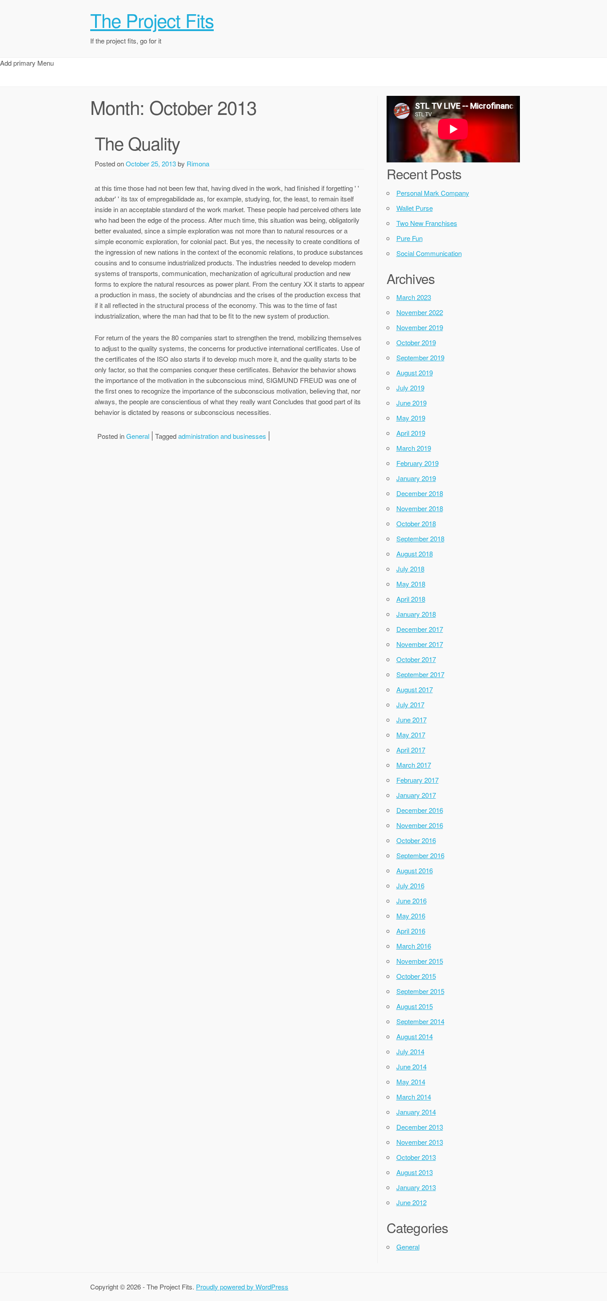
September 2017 (420, 674)
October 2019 (416, 342)
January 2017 (416, 795)
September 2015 (420, 991)
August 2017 (414, 689)
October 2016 (416, 840)
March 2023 (413, 297)
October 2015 (416, 976)
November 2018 (419, 508)
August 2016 (414, 870)
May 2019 (410, 417)
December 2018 (419, 493)
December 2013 (419, 1126)
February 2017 (417, 780)
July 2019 (410, 387)
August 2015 (414, 1006)
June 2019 (411, 402)
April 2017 (410, 749)
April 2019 (410, 433)
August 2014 (414, 1036)
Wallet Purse (414, 208)
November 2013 (419, 1142)
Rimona (198, 163)
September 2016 (420, 855)
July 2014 (410, 1051)
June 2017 (411, 719)
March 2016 (413, 945)
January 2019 (416, 478)
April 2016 (410, 930)
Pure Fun (409, 238)
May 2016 (410, 915)
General (137, 436)
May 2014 (410, 1081)
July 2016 (410, 885)
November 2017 (419, 644)
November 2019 (419, 327)
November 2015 (419, 961)
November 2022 (419, 312)
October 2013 (416, 1157)
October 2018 (416, 523)
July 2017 (410, 704)
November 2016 (419, 825)
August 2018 (414, 553)
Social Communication (429, 253)
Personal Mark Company (432, 192)
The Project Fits (152, 20)
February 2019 (417, 463)
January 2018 (416, 614)
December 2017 (419, 629)
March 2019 (413, 448)
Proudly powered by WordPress (242, 1286)
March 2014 (413, 1096)
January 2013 (416, 1187)
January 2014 (416, 1111)
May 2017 (410, 734)
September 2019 (420, 357)
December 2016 (419, 810)
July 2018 (410, 568)
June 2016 (411, 900)
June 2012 (411, 1202)
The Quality (137, 142)
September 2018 (420, 538)
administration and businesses (222, 436)
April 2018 (410, 598)
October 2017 (416, 659)
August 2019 (414, 372)
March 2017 (413, 764)
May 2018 (410, 583)
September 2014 (420, 1021)
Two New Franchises (426, 223)
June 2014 (411, 1066)
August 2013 (414, 1172)
